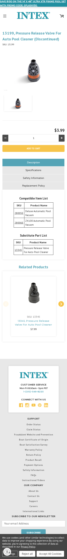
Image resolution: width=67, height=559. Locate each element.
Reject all (27, 554)
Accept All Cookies (50, 554)
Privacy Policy (28, 546)
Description (33, 162)
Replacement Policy (33, 185)
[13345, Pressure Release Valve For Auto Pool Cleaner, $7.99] (33, 293)
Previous (5, 304)
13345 (18, 250)
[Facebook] (21, 405)
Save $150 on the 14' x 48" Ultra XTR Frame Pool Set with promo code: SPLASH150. (33, 3)
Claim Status (33, 429)
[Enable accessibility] (7, 552)
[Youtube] (34, 405)
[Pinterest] (40, 405)
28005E (19, 213)
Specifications (33, 170)
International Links (33, 511)
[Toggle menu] (5, 15)
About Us (34, 491)
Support (33, 501)
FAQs (33, 475)
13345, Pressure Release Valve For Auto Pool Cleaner (33, 322)
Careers (33, 506)
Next (61, 304)
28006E (19, 222)
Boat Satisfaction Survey (33, 444)
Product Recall (34, 460)
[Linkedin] (46, 405)
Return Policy (33, 455)
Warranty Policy (33, 449)
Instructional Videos (33, 480)
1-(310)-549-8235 (33, 391)
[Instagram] (27, 405)
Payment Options (33, 465)
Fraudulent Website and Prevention (33, 434)
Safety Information (33, 178)
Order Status (34, 424)
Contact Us (33, 496)
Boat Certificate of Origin (33, 439)
